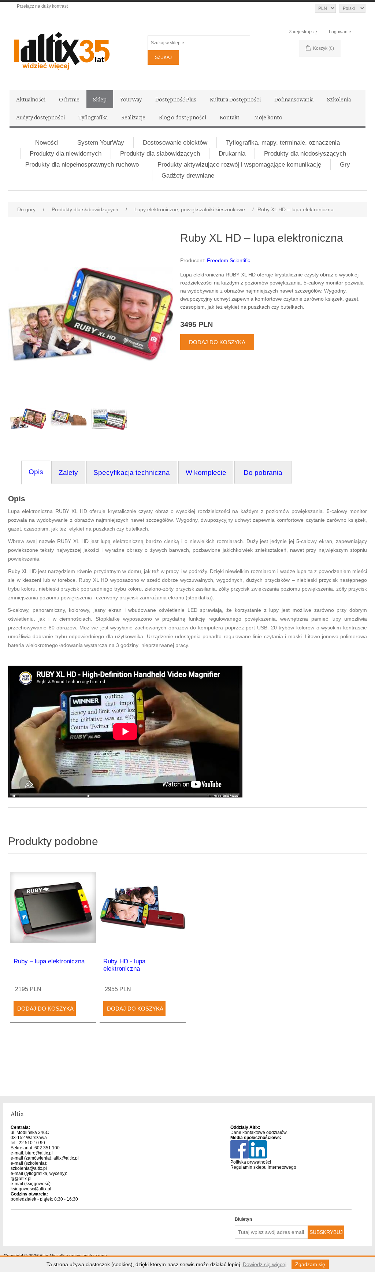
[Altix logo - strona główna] (77, 48)
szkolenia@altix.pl (29, 1168)
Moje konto (268, 118)
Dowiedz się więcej (264, 1264)
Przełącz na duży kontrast (42, 6)
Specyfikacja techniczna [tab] (131, 472)
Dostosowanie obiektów (175, 142)
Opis (16, 498)
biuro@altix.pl (39, 1153)
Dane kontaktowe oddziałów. (258, 1132)
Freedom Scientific (228, 260)
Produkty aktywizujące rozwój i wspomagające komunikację (239, 164)
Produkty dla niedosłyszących (305, 153)
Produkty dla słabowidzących (160, 153)
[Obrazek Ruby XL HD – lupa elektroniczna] (28, 419)
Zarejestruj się (303, 31)
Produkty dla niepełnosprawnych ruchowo (82, 164)
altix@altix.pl (66, 1158)
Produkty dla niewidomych (65, 153)
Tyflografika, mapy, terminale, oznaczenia (283, 142)
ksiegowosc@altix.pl (31, 1188)
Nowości (47, 142)
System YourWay (100, 142)
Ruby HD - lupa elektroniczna (124, 965)
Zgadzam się (310, 1264)
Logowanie (340, 31)
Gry (345, 164)
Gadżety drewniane (187, 175)
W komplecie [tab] (206, 472)
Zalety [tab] (68, 472)
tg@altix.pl (21, 1178)
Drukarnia (232, 153)
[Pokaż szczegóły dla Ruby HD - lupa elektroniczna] (143, 907)
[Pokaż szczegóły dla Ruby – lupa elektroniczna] (53, 907)
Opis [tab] (36, 472)
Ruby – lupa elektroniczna (49, 961)
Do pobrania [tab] (263, 472)
